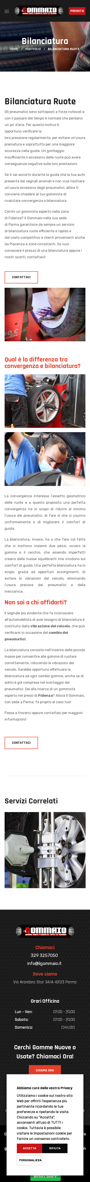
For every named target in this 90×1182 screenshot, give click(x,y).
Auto (20, 877)
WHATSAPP (45, 1176)
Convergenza (36, 887)
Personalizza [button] (30, 1160)
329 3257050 (44, 955)
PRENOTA (77, 11)
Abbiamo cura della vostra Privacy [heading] (44, 1088)
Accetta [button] (29, 1148)
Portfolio (33, 49)
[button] (21, 277)
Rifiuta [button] (55, 1148)
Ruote (36, 877)
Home (14, 49)
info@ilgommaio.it (44, 963)
